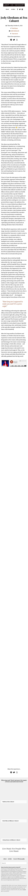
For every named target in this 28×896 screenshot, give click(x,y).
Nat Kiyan (15, 28)
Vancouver (15, 33)
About (7, 9)
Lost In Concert (14, 5)
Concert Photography (19, 859)
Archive (13, 9)
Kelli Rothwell (15, 31)
